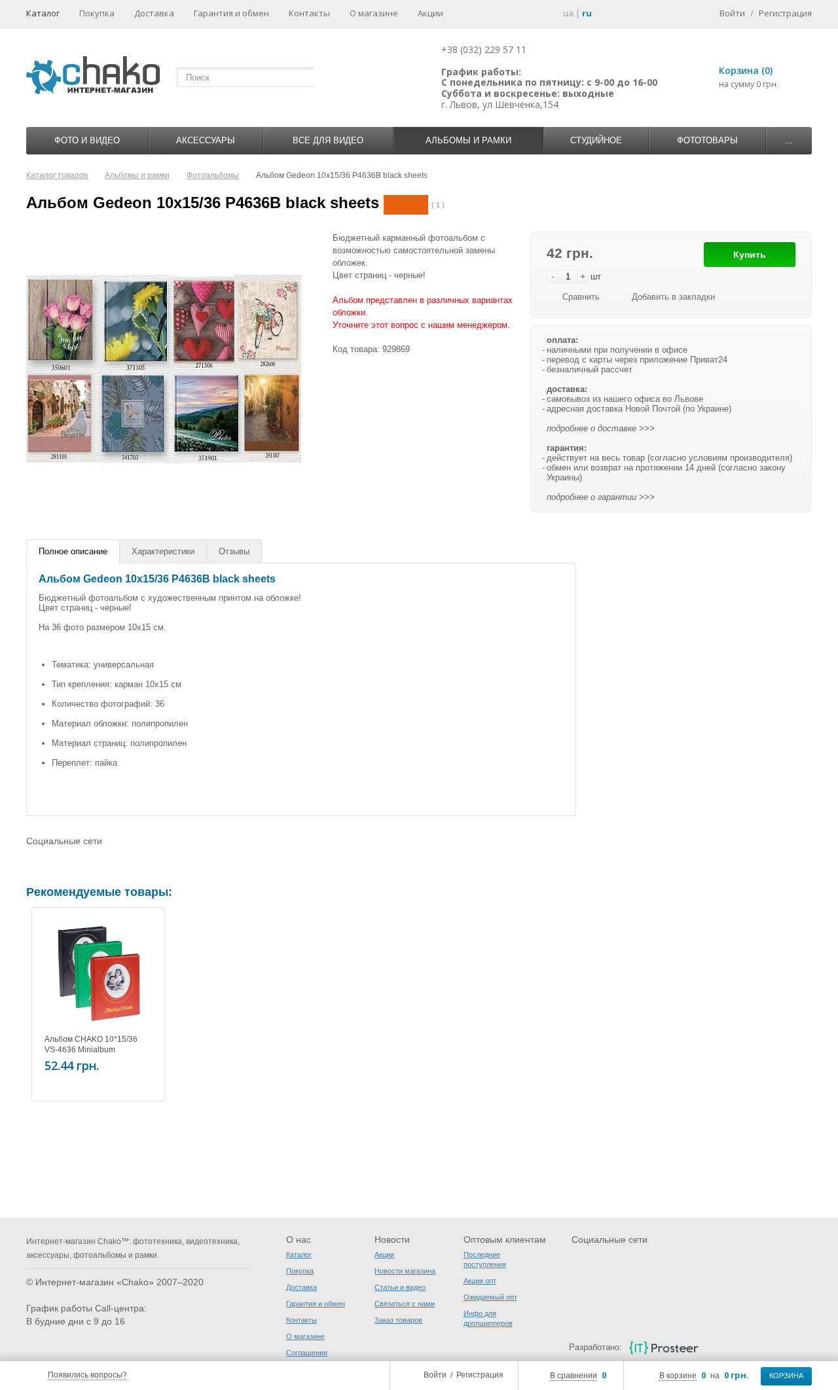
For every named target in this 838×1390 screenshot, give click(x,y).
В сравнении (573, 1375)
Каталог (43, 13)
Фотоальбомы (213, 175)
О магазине (374, 13)
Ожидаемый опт (490, 1297)
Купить (749, 254)
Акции (430, 13)
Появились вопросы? (87, 1375)
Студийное (596, 140)
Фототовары (707, 140)
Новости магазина (404, 1271)
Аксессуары (205, 140)
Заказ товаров (398, 1320)
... (789, 140)
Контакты (309, 13)
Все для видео (328, 140)
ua (568, 13)
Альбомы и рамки (468, 140)
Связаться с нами (404, 1304)
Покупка (97, 13)
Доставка (154, 13)
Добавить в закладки (673, 297)
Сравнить (581, 297)
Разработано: (595, 1347)
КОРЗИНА (786, 1376)
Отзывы (234, 551)
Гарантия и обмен (231, 13)
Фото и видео (87, 140)
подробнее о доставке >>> (601, 428)
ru (587, 13)
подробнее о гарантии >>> (601, 497)
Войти (435, 1375)
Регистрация (479, 1375)
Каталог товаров (57, 175)
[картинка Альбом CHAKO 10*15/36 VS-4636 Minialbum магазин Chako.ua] (98, 973)
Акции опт (480, 1281)
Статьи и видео (400, 1287)
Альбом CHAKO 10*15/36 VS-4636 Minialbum (91, 1044)
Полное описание (73, 551)
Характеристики (163, 551)
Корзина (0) (746, 70)
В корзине (678, 1375)
